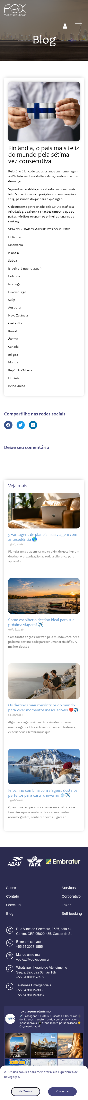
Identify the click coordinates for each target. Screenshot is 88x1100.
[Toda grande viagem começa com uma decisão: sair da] (17, 1045)
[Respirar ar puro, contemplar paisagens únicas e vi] (44, 1045)
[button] (8, 425)
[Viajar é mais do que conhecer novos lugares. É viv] (70, 1045)
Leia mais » (14, 569)
